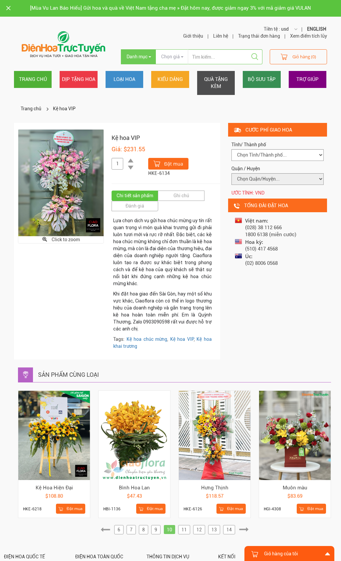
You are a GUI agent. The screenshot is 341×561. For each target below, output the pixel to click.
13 (214, 529)
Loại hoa (124, 79)
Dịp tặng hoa (78, 79)
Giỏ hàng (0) (304, 57)
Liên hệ (220, 36)
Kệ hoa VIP (64, 108)
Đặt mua (173, 164)
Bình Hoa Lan (134, 488)
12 (199, 529)
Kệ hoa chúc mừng (147, 339)
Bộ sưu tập (262, 79)
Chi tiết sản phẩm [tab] (135, 195)
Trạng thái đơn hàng (259, 36)
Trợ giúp (307, 79)
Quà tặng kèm (216, 82)
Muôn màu (295, 488)
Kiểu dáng (170, 79)
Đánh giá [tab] (135, 206)
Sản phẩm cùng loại (68, 374)
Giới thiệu (193, 36)
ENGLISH (316, 29)
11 (184, 529)
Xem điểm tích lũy (308, 36)
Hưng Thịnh (214, 488)
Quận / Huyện (245, 168)
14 (229, 529)
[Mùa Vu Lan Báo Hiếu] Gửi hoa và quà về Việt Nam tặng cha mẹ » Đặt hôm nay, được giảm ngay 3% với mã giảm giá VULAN (170, 8)
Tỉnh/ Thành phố (248, 144)
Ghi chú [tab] (181, 195)
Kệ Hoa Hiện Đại (54, 488)
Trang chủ (33, 79)
